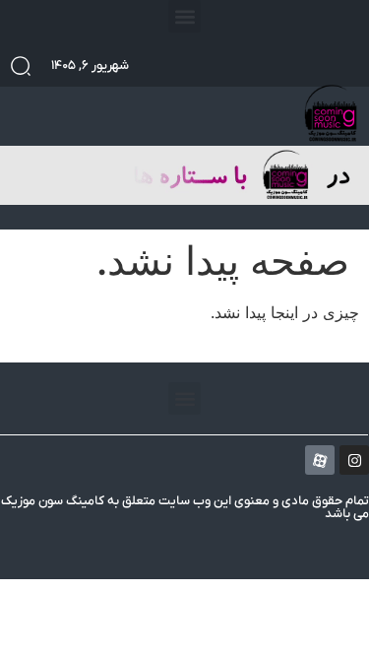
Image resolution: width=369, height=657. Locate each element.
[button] (184, 16)
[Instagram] (354, 460)
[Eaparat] (320, 460)
